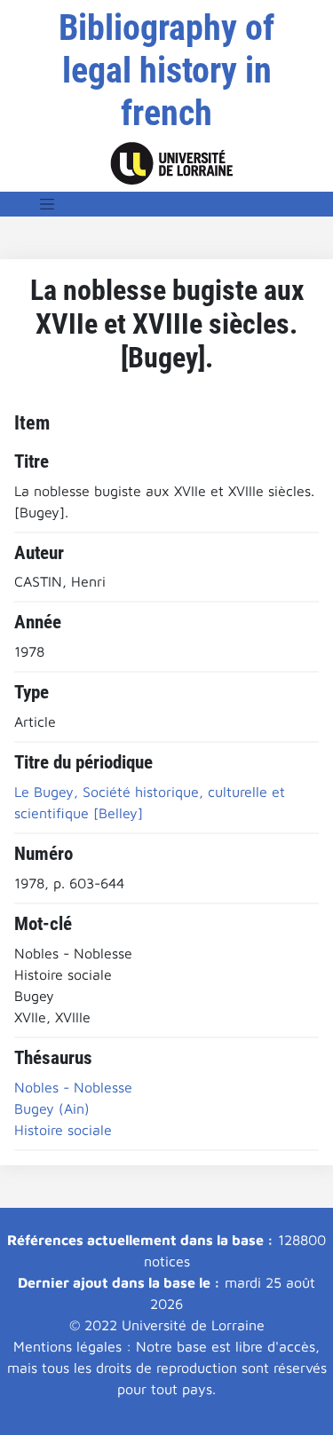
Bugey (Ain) (52, 1108)
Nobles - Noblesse (73, 1087)
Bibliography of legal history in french (166, 70)
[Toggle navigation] (47, 204)
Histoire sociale (63, 1130)
